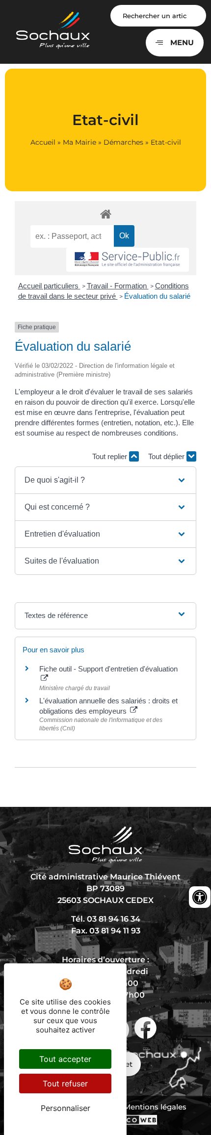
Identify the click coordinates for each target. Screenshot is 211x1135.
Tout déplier (167, 456)
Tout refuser (65, 1083)
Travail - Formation (118, 286)
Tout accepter (65, 1059)
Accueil (42, 142)
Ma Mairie (79, 142)
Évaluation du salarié (157, 296)
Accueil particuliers (49, 286)
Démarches (123, 142)
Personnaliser (65, 1108)
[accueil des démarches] (105, 214)
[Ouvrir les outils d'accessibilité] (200, 897)
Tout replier (110, 456)
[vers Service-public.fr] (127, 260)
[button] (105, 480)
